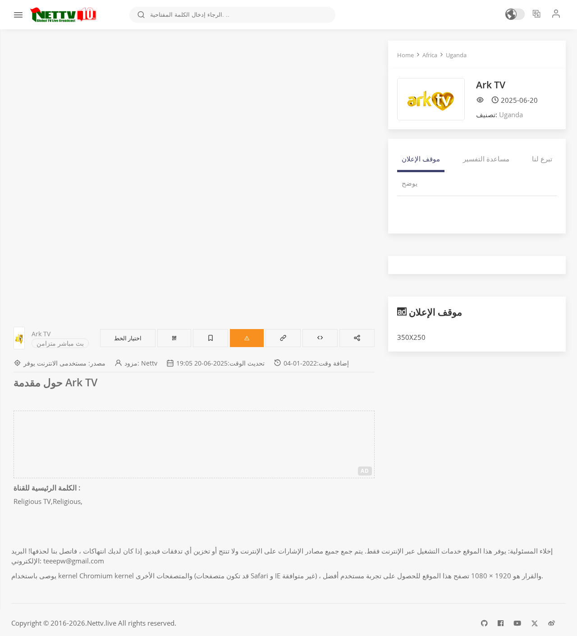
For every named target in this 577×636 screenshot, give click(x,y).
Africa (429, 55)
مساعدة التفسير (486, 158)
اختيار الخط (128, 338)
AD (365, 471)
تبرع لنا (542, 158)
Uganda (456, 55)
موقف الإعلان (421, 158)
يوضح (409, 183)
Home (405, 55)
